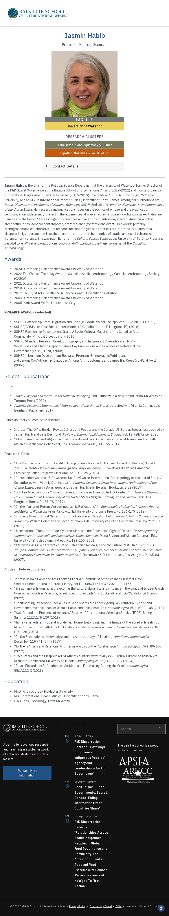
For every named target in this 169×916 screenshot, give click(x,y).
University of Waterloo (85, 125)
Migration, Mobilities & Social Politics (84, 153)
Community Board (101, 906)
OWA (119, 906)
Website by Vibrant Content (142, 906)
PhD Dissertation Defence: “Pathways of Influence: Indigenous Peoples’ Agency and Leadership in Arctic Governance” (89, 757)
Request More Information (27, 773)
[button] (83, 166)
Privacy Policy (77, 906)
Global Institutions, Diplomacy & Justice (84, 145)
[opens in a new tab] (134, 761)
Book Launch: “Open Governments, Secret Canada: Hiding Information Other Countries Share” (90, 797)
